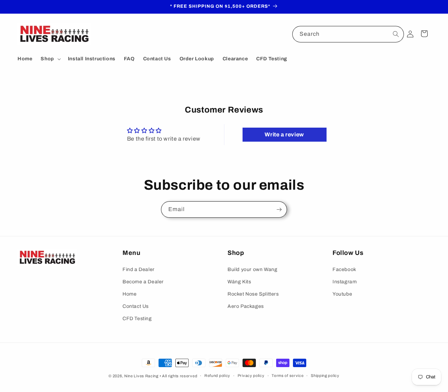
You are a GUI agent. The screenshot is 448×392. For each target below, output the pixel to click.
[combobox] (348, 34)
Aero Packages (245, 306)
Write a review (284, 134)
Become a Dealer (143, 281)
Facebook (344, 269)
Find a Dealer (138, 269)
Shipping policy (325, 375)
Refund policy (217, 375)
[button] (49, 59)
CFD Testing (137, 318)
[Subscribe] (279, 209)
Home (129, 294)
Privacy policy (251, 375)
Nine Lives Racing (142, 376)
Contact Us (135, 306)
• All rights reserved (178, 376)
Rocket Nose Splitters (253, 294)
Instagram (344, 281)
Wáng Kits (239, 281)
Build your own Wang (252, 269)
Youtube (342, 294)
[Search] (396, 34)
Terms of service (287, 375)
